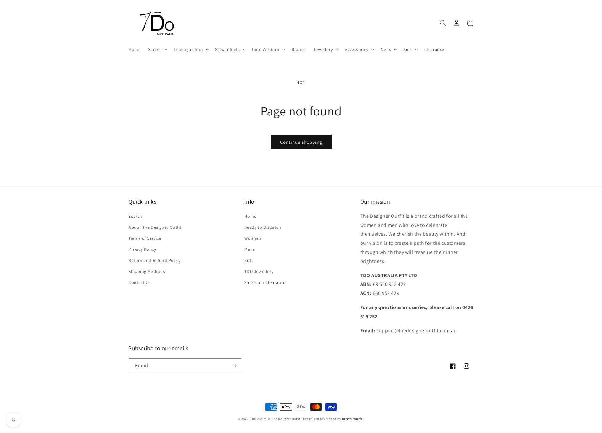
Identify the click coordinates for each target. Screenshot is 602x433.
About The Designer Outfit (155, 227)
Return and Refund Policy (154, 260)
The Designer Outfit (286, 419)
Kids (248, 260)
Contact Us (140, 282)
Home (250, 216)
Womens (253, 238)
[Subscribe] (234, 365)
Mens (249, 249)
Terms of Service (145, 238)
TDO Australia (260, 419)
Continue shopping (301, 142)
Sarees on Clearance (264, 282)
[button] (157, 49)
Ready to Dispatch (262, 227)
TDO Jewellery (258, 271)
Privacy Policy (142, 249)
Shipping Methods (147, 271)
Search (135, 216)
